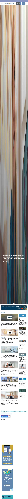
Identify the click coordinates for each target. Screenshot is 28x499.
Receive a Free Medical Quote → (14, 0)
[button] (26, 3)
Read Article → (5, 261)
